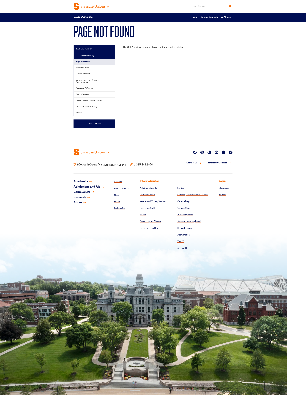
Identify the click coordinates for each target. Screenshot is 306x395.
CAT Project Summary (85, 55)
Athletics (118, 181)
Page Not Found (83, 61)
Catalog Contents (209, 17)
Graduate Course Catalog (86, 106)
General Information (84, 74)
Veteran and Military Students (153, 201)
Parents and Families (149, 228)
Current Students (147, 194)
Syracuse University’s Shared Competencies (87, 81)
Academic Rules (82, 68)
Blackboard (224, 188)
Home (194, 17)
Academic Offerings (84, 88)
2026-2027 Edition (84, 49)
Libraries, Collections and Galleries (192, 194)
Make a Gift (119, 208)
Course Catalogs (83, 17)
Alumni (143, 214)
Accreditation (183, 234)
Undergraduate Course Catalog (89, 100)
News (116, 195)
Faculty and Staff (147, 208)
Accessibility (183, 248)
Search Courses (82, 94)
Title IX (180, 241)
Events (117, 201)
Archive (79, 112)
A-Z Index (226, 17)
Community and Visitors (150, 221)
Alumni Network (121, 188)
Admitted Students (148, 188)
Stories (180, 188)
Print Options (94, 124)
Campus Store (183, 208)
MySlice (222, 194)
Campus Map (183, 201)
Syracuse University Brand (189, 221)
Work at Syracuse (185, 214)
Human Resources (185, 228)
